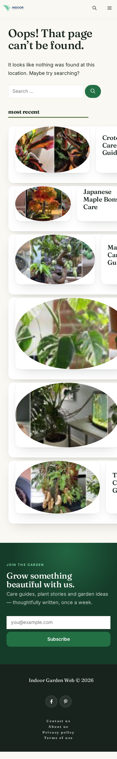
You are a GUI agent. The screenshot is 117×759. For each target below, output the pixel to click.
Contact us (58, 721)
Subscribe (58, 639)
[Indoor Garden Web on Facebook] (51, 701)
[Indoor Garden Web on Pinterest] (66, 701)
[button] (94, 8)
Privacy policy (58, 732)
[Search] (93, 91)
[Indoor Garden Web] (13, 8)
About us (58, 727)
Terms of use (58, 738)
